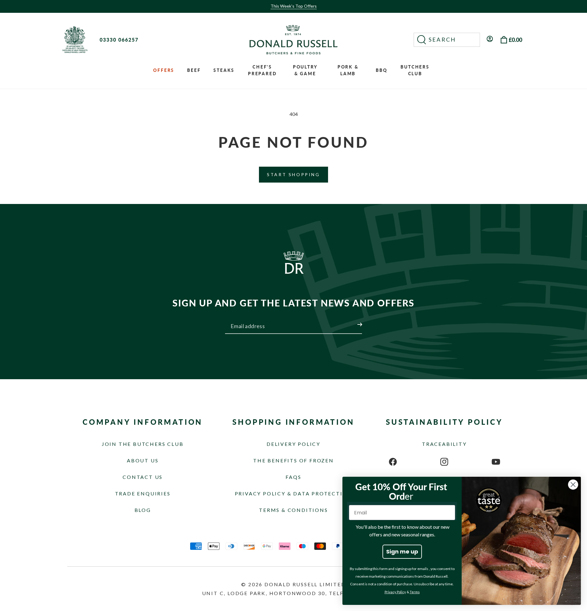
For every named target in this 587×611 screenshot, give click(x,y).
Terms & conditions (293, 510)
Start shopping (293, 174)
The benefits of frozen (293, 460)
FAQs (293, 477)
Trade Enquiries (143, 493)
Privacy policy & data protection (294, 493)
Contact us (143, 477)
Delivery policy (293, 444)
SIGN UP (352, 320)
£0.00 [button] (515, 39)
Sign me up (402, 551)
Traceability (444, 444)
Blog (143, 510)
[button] (447, 40)
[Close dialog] (573, 484)
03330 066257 (119, 40)
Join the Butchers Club (143, 444)
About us (142, 460)
